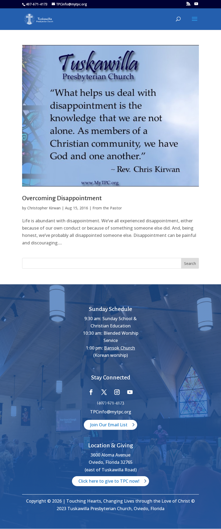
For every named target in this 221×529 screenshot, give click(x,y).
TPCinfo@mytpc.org (110, 412)
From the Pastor (107, 207)
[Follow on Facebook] (91, 392)
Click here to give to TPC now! (108, 481)
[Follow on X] (104, 392)
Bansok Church (119, 348)
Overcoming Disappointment (62, 198)
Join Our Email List (108, 425)
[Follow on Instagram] (117, 392)
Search (190, 263)
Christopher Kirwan (44, 207)
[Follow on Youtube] (130, 392)
